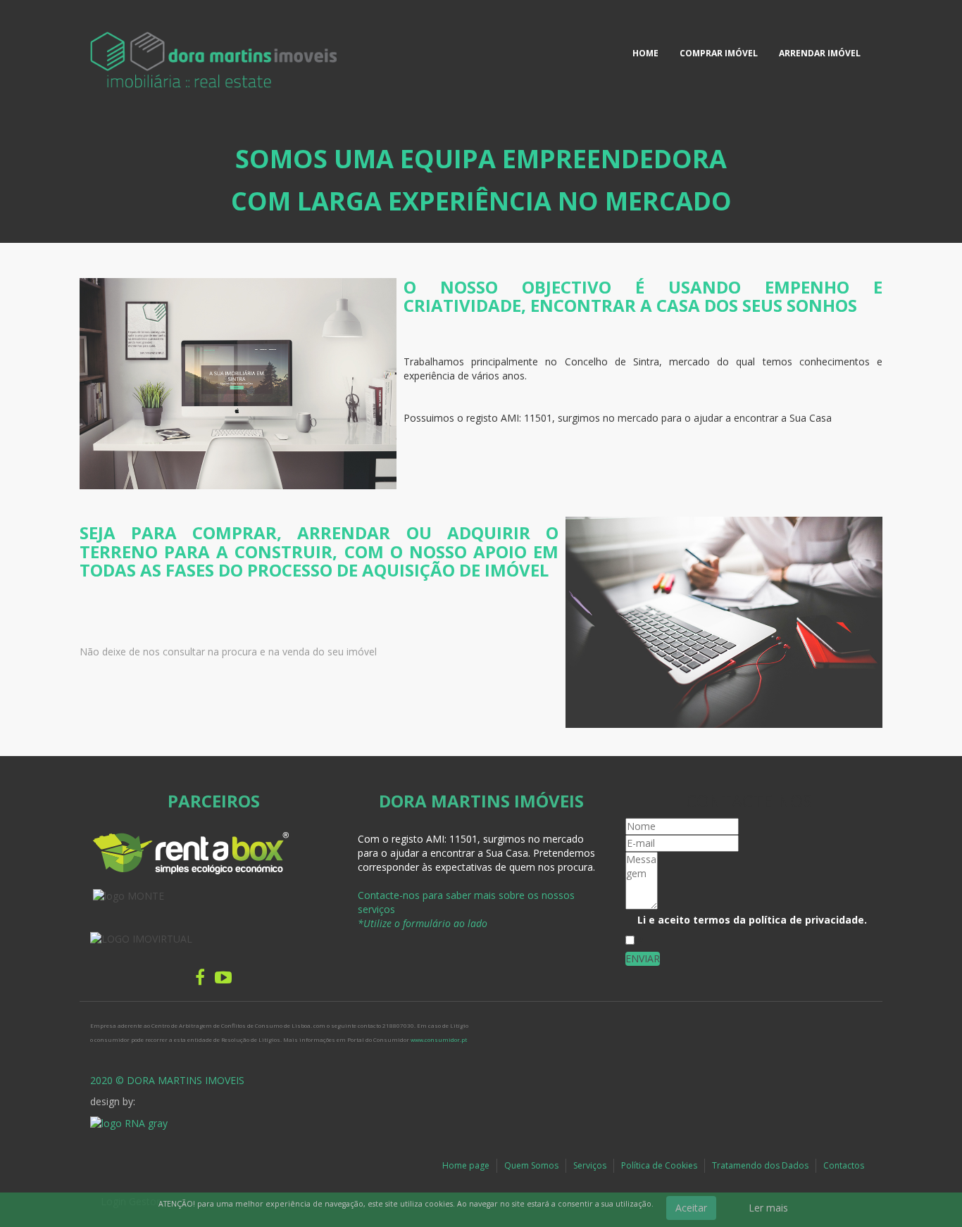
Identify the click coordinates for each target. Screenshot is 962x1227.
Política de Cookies (659, 1165)
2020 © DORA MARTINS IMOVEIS (167, 1080)
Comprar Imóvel (719, 53)
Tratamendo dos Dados (760, 1165)
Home (645, 53)
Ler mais (768, 1207)
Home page (465, 1165)
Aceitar (691, 1207)
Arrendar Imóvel (820, 53)
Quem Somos (531, 1165)
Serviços (589, 1165)
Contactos (843, 1165)
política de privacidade (806, 919)
